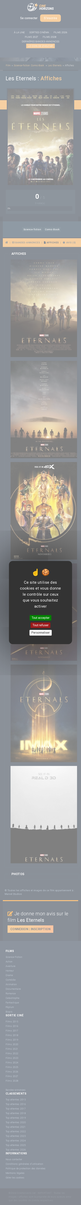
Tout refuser (41, 625)
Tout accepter (41, 618)
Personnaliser (40, 633)
